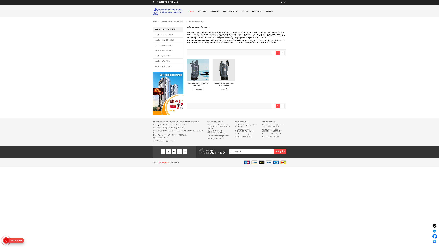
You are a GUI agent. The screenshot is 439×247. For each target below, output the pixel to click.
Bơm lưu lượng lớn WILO (163, 45)
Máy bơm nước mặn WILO (164, 50)
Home (155, 21)
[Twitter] (168, 151)
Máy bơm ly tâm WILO (162, 56)
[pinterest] (174, 151)
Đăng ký (280, 151)
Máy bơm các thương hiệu (172, 21)
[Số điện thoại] (434, 226)
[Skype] (179, 151)
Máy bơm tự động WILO (163, 66)
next (282, 53)
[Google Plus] (185, 151)
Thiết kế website (163, 162)
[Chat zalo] (434, 231)
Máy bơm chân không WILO (164, 40)
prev (273, 53)
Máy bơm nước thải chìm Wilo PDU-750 (198, 84)
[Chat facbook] (434, 236)
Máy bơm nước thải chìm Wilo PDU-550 (224, 84)
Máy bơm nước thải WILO (164, 35)
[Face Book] (163, 151)
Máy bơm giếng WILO (162, 61)
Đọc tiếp (199, 89)
